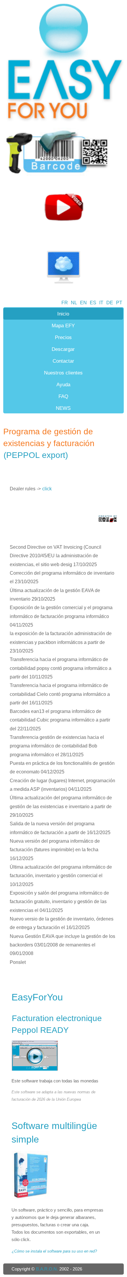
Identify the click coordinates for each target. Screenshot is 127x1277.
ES (93, 302)
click (47, 488)
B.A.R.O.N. (47, 1268)
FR (64, 302)
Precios (63, 337)
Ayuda (63, 384)
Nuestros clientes (63, 373)
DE (109, 302)
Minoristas (63, 420)
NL (74, 302)
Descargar (63, 349)
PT (119, 302)
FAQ (63, 396)
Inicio (63, 314)
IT (101, 302)
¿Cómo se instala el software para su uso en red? (54, 1251)
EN (83, 302)
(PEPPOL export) (36, 455)
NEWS (63, 408)
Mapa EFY (63, 325)
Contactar (63, 361)
